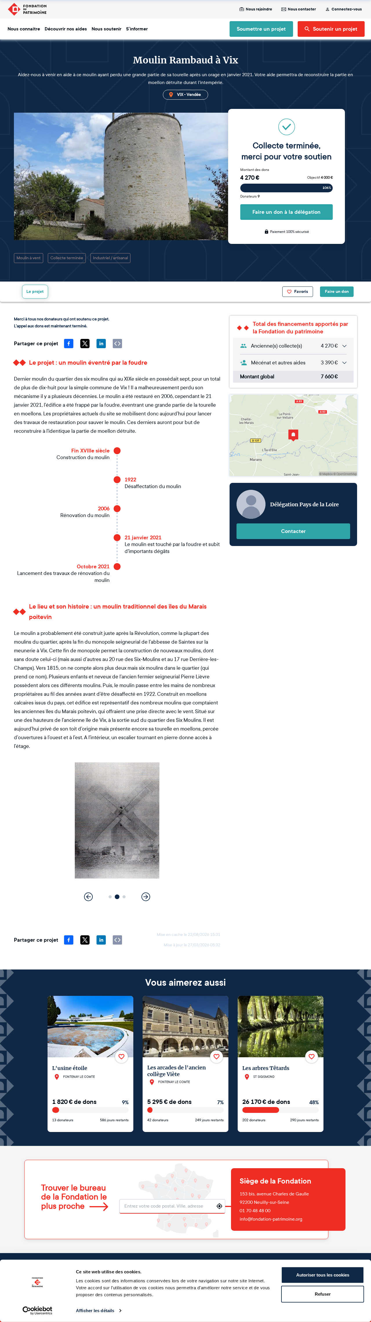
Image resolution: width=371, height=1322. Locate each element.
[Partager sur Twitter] (85, 343)
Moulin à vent (29, 257)
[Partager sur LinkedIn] (101, 343)
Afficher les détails (95, 1310)
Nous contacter (302, 9)
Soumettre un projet (261, 28)
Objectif (320, 178)
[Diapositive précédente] (88, 896)
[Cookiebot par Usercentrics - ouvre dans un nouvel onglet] (37, 1310)
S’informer (137, 29)
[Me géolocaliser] (219, 1206)
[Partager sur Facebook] (68, 343)
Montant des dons (254, 170)
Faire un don (337, 291)
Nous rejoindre (259, 9)
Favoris (301, 291)
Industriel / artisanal (110, 257)
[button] (110, 896)
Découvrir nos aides (66, 29)
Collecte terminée (66, 257)
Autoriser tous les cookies (322, 1274)
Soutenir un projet (335, 28)
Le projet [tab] (35, 291)
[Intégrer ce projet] (117, 343)
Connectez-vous (347, 9)
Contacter (293, 531)
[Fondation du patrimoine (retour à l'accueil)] (27, 9)
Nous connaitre (24, 29)
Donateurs (250, 196)
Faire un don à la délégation (286, 212)
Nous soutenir (106, 29)
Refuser (323, 1293)
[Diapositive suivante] (145, 896)
